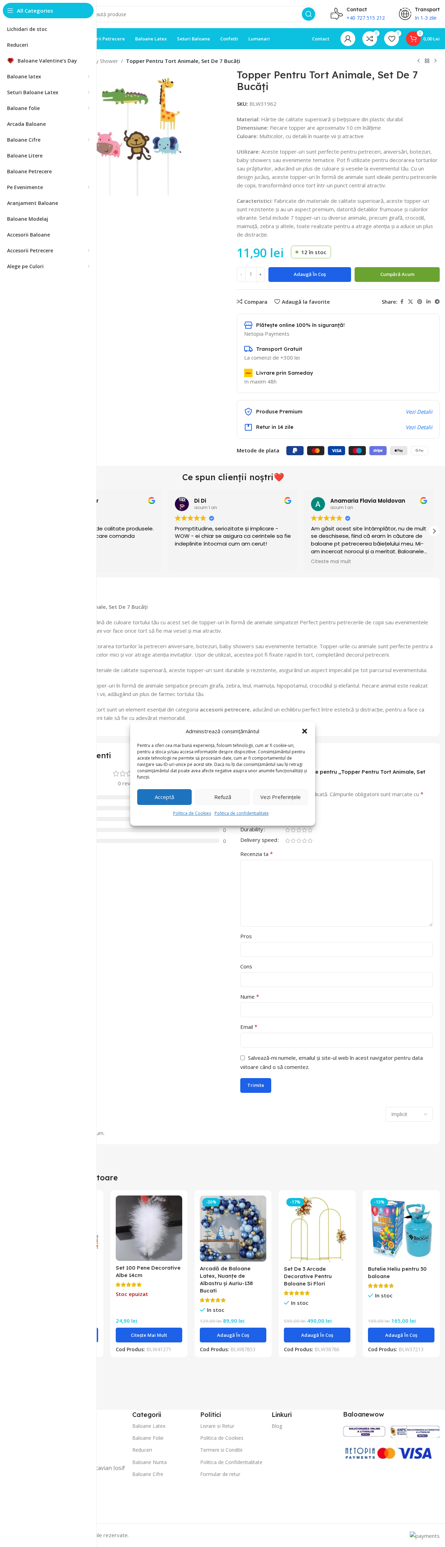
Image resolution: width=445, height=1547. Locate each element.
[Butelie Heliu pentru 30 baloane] (401, 1228)
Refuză (222, 796)
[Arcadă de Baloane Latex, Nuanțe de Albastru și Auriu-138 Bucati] (233, 1228)
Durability (251, 830)
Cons (246, 966)
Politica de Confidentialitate (231, 1462)
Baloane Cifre (147, 1474)
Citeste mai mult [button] (331, 562)
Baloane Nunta (149, 1462)
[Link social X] (410, 302)
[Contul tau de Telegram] (437, 302)
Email (249, 1027)
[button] (304, 731)
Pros (246, 936)
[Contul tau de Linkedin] (428, 302)
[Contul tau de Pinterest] (419, 302)
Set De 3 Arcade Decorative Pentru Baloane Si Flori (308, 1276)
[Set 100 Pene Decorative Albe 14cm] (149, 1228)
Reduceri (142, 1449)
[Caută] (308, 14)
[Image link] (364, 1430)
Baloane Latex (148, 1426)
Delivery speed (258, 840)
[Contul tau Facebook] (402, 302)
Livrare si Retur (217, 1426)
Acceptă (164, 796)
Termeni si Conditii (221, 1449)
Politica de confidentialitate (242, 813)
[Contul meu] (348, 39)
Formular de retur (220, 1474)
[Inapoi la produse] (427, 61)
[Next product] (435, 61)
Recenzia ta (256, 854)
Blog (277, 1426)
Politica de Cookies (192, 813)
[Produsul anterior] (418, 61)
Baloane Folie (148, 1438)
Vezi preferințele (280, 796)
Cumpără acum (397, 274)
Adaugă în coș (310, 274)
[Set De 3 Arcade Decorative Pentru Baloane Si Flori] (317, 1228)
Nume (249, 996)
